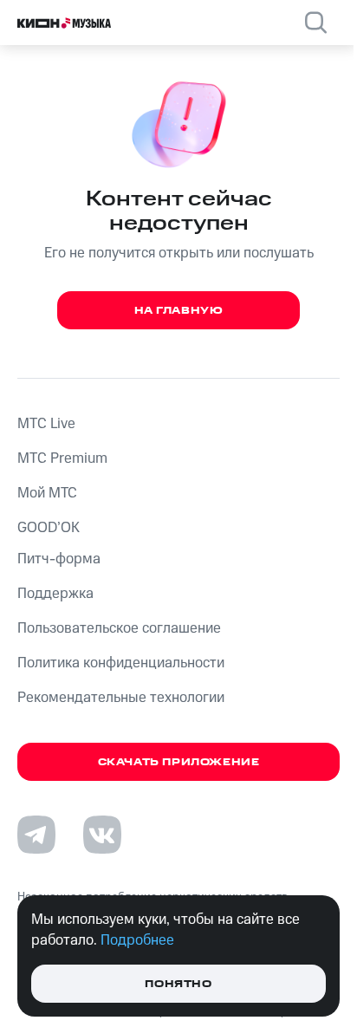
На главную (179, 310)
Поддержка (55, 593)
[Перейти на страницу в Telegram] (36, 835)
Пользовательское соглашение (119, 628)
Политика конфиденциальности (120, 663)
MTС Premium (62, 458)
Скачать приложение (179, 762)
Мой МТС (47, 493)
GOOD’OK (48, 527)
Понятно (178, 984)
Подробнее (137, 940)
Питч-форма (59, 559)
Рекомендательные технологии (120, 697)
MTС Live (46, 423)
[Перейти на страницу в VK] (102, 835)
